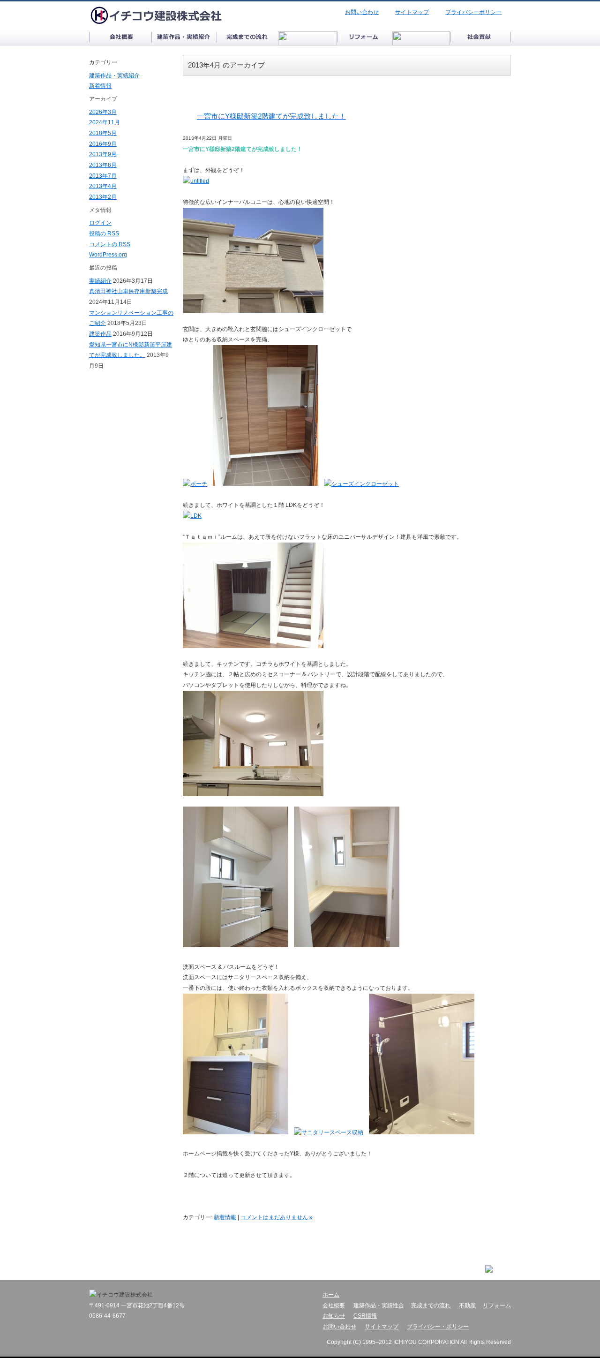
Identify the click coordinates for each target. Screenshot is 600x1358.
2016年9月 (103, 144)
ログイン (100, 222)
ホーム (330, 1294)
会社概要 (333, 1305)
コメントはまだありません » (276, 1217)
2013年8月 (103, 165)
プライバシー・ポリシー (438, 1326)
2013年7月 (103, 176)
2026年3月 (103, 112)
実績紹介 (100, 281)
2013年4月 (103, 186)
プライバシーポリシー (473, 12)
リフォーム (497, 1305)
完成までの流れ (430, 1305)
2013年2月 (103, 197)
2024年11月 (104, 122)
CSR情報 (365, 1316)
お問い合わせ (362, 12)
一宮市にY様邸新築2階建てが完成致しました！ (271, 116)
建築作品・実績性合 (378, 1305)
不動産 (467, 1305)
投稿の (104, 233)
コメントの (109, 244)
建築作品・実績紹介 (114, 75)
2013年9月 (103, 154)
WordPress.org (108, 254)
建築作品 (100, 334)
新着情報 (225, 1217)
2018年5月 (103, 133)
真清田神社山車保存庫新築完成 (128, 291)
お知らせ (333, 1316)
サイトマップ (412, 12)
